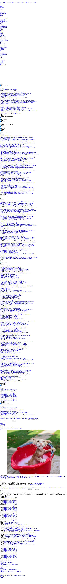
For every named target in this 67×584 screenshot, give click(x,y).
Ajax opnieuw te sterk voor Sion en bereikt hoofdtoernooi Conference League (17, 182)
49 (63, 476)
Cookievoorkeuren (21, 575)
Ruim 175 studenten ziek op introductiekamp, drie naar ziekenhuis (15, 314)
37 (47, 476)
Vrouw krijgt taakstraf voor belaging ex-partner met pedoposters (14, 140)
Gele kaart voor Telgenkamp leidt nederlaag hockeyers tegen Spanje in (16, 146)
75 (30, 477)
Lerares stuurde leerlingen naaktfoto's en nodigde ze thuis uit (14, 97)
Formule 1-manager (4, 40)
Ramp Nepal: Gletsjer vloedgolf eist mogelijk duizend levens (14, 326)
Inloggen (2, 3)
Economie (2, 14)
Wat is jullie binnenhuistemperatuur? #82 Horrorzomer (12, 287)
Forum (1, 2)
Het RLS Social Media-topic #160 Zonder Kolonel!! (13, 338)
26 (33, 476)
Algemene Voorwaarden (5, 575)
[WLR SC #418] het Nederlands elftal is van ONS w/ (13, 375)
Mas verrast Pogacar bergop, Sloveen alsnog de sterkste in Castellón (15, 191)
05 (5, 476)
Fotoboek (2, 59)
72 (26, 477)
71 (25, 477)
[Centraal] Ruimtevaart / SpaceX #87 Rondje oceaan (13, 343)
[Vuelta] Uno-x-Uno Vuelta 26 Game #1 (10, 267)
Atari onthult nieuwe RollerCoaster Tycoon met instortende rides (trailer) (16, 108)
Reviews (24, 2)
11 (13, 476)
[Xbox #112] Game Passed (7, 368)
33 (42, 476)
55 (4, 477)
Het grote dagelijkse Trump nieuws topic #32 (11, 382)
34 (43, 476)
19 (24, 476)
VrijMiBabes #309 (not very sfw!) (8, 220)
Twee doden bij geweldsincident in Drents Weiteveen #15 (14, 332)
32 (41, 476)
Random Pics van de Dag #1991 (8, 400)
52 (0, 477)
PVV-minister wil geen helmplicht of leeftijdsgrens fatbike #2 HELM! (16, 366)
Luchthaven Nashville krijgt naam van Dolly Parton (12, 144)
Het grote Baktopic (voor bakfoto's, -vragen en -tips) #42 (13, 362)
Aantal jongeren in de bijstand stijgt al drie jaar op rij (12, 372)
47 (60, 476)
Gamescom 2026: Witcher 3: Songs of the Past (11, 160)
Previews (28, 2)
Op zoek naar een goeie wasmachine (9, 297)
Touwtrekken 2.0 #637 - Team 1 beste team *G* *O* (12, 330)
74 (29, 477)
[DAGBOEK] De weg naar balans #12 (10, 355)
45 (58, 476)
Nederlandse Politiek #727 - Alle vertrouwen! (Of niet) (13, 282)
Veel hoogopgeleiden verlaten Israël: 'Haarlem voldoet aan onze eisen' (16, 273)
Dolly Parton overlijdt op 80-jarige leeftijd (10, 113)
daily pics (2, 478)
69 (22, 477)
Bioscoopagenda (3, 27)
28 (35, 476)
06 (7, 476)
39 (50, 476)
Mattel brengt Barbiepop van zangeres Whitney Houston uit (14, 231)
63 (14, 477)
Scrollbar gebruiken (5, 85)
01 (0, 476)
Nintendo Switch (3, 46)
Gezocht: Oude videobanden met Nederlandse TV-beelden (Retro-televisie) (17, 321)
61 (12, 477)
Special (2, 129)
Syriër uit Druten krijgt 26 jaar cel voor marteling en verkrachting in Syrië (17, 238)
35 (44, 476)
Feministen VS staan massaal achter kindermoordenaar (13, 107)
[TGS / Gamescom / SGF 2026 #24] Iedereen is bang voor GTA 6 (15, 335)
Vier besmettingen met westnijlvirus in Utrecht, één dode (13, 192)
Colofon (1, 62)
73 (28, 477)
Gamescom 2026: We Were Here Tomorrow (10, 145)
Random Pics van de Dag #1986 (10, 515)
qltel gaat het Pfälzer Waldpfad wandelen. (10, 352)
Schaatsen (2, 35)
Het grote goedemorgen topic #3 (8, 339)
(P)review (3, 128)
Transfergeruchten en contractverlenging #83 (11, 312)
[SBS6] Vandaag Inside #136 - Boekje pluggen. (12, 280)
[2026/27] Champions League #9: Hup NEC (11, 294)
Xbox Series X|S (3, 47)
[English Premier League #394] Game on (10, 300)
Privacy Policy (14, 575)
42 (54, 476)
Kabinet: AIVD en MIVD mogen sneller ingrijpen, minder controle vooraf (17, 141)
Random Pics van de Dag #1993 (8, 397)
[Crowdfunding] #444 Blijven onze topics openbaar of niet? (14, 324)
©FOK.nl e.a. (3, 577)
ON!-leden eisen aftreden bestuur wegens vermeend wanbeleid (14, 179)
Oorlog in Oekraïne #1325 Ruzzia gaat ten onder (12, 268)
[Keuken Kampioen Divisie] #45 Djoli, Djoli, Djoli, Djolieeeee (14, 360)
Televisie (2, 25)
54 (3, 477)
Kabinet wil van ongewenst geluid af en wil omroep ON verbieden (15, 93)
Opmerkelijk (2, 19)
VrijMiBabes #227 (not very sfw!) (8, 223)
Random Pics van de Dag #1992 (8, 399)
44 (56, 476)
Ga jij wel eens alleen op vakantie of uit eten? (11, 292)
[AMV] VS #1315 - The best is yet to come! (11, 322)
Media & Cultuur (3, 26)
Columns (20, 2)
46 (59, 476)
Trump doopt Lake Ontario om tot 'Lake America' (12, 95)
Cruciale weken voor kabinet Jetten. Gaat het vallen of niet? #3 (15, 302)
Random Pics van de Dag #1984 (10, 517)
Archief (35, 2)
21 (26, 476)
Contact (1, 61)
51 (65, 476)
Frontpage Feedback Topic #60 (8, 317)
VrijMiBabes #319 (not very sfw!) (8, 89)
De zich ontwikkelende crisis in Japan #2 (10, 305)
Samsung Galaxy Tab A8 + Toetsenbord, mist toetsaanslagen (14, 304)
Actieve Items (12, 2)
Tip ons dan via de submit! (38, 483)
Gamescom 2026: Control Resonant (9, 171)
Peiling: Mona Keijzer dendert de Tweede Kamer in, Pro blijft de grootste (16, 137)
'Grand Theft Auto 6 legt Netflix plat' (9, 185)
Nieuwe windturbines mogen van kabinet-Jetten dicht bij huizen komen (16, 309)
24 (30, 476)
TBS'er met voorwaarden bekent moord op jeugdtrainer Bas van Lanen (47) (17, 157)
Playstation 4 (2, 43)
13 (16, 476)
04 (4, 476)
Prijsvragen (2, 60)
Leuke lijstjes (2, 424)
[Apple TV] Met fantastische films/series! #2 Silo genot (13, 344)
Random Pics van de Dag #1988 (10, 511)
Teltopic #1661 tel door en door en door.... (10, 266)
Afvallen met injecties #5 (7, 351)
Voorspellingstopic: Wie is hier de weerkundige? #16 (13, 323)
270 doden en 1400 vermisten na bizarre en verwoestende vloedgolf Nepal (17, 102)
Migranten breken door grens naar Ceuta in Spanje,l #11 (13, 281)
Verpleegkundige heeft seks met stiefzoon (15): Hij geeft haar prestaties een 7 (17, 100)
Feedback (2, 63)
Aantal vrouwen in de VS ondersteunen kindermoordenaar (14, 379)
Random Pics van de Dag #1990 (10, 509)
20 (25, 476)
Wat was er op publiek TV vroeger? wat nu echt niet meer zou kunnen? (16, 303)
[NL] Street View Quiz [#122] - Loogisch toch (11, 318)
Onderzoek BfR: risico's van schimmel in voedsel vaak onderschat (15, 136)
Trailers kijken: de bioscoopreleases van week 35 (11, 150)
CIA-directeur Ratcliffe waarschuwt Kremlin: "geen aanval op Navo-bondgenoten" (19, 257)
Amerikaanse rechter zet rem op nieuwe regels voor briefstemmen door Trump (18, 165)
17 (21, 476)
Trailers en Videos (3, 53)
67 (20, 477)
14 (17, 476)
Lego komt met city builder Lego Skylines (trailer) (12, 109)
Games (1, 41)
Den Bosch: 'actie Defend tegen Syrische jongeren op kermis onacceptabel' (17, 188)
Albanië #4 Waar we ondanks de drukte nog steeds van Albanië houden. (16, 341)
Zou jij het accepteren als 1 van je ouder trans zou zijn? (13, 328)
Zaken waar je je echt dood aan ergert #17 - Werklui (12, 358)
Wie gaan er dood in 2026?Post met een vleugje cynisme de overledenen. (17, 363)
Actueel (1, 10)
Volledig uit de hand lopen (7, 369)
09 (11, 476)
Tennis (1, 33)
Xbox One (2, 44)
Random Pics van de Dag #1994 (8, 111)
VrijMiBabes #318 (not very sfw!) (8, 396)
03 (3, 476)
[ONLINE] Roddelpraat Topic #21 (9, 307)
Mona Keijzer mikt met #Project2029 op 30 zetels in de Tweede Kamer (16, 291)
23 (29, 476)
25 (31, 476)
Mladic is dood (5, 288)
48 (61, 476)
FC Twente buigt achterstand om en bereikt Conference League (14, 184)
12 (14, 476)
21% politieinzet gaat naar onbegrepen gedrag (11, 295)
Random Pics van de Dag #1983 (10, 518)
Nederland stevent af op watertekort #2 (10, 308)
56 (5, 477)
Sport (1, 28)
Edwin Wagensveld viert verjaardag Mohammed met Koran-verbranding (17, 301)
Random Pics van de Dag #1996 (8, 99)
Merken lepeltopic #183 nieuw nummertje (10, 365)
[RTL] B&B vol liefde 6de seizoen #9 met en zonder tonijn (14, 310)
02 (1, 476)
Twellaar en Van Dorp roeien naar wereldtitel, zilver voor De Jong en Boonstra (17, 147)
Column (3, 126)
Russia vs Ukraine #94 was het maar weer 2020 (11, 331)
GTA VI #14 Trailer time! (7, 276)
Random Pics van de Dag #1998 (8, 90)
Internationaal (3, 13)
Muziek (1, 22)
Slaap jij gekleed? (5, 378)
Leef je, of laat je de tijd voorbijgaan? (9, 296)
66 (18, 477)
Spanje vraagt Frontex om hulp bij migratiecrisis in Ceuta (13, 159)
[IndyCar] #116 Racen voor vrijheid (9, 356)
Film (1, 23)
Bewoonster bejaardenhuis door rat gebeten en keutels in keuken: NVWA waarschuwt (19, 154)
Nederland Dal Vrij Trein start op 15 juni (10, 337)
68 (21, 477)
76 (31, 477)
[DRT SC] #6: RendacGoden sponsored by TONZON (13, 345)
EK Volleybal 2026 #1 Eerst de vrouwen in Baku (12, 364)
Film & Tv (3, 121)
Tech (1, 16)
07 (8, 476)
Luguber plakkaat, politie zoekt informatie (10, 377)
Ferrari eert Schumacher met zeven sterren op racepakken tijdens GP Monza (17, 163)
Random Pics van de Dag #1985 (10, 516)
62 (13, 477)
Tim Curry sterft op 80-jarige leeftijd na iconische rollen (13, 106)
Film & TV (2, 49)
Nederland (2, 12)
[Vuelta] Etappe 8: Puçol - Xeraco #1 (9, 350)
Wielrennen (2, 34)
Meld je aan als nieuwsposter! (35, 484)
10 (12, 476)
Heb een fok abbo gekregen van (8, 336)
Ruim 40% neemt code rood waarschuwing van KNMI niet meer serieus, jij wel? (18, 170)
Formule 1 (2, 30)
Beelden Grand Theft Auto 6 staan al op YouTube (12, 174)
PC (0, 42)
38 (48, 476)
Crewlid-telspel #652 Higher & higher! (10, 325)
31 (39, 476)
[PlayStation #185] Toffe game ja (8, 316)
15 (18, 476)
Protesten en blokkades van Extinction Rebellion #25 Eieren (14, 270)
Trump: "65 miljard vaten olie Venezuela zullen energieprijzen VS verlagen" (17, 143)
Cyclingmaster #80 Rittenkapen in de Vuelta (11, 275)
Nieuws (16, 2)
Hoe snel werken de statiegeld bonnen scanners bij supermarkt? (15, 346)
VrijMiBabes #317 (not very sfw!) (10, 514)
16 (20, 476)
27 (34, 476)
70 (24, 477)
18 (22, 476)
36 (46, 476)
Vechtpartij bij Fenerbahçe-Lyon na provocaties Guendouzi (13, 186)
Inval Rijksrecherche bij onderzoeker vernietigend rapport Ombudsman (16, 285)
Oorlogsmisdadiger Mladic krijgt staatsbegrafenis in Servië (13, 164)
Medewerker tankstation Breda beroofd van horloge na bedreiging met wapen (17, 139)
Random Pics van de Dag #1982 (10, 520)
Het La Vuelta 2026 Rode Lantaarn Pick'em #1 (11, 271)
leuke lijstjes (6, 478)
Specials (32, 2)
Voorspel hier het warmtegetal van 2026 (10, 380)
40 (51, 476)
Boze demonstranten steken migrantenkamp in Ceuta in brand (14, 177)
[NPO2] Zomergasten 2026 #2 (8, 274)
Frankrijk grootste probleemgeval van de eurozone (12, 178)
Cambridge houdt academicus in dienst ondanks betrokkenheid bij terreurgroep (18, 254)
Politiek (1, 15)
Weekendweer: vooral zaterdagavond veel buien (11, 155)
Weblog (4, 2)
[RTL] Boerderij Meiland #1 (7, 353)
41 (52, 476)
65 (17, 477)
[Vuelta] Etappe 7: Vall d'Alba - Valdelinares (11, 298)
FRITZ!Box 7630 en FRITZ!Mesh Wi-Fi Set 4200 (12, 166)
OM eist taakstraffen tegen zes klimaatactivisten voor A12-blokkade (15, 246)
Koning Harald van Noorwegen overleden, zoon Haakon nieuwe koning (16, 158)
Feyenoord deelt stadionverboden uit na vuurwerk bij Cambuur (14, 161)
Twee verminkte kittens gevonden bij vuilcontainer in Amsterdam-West (16, 193)
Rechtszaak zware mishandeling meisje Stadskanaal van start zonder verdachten (18, 240)
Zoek (7, 2)
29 (37, 476)
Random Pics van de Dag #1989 (10, 510)
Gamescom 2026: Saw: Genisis (8, 138)
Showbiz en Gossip (4, 17)
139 (1, 481)
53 (1, 477)
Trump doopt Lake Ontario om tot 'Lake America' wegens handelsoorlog (16, 187)
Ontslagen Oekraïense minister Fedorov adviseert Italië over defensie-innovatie (18, 152)
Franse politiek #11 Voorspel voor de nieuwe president (13, 311)
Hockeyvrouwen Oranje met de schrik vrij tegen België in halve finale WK (17, 189)
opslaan (2, 88)
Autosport (2, 32)
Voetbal (1, 29)
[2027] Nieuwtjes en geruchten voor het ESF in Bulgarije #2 (14, 371)
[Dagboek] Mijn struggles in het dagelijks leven (11, 334)
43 (55, 476)
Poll (2, 130)
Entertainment (3, 20)
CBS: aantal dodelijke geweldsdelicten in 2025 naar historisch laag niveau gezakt (18, 101)
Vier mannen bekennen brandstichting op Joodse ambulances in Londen (16, 153)
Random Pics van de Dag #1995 (8, 104)
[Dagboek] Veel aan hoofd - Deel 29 (9, 278)
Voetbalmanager (3, 39)
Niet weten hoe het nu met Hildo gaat (9, 284)
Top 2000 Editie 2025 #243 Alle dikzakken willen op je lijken (14, 373)
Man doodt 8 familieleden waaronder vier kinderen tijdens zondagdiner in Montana (19, 110)
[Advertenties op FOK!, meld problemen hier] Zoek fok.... (14, 348)
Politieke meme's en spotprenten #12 (9, 329)
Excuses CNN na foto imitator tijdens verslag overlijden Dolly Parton (15, 180)
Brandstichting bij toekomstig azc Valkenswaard (11, 103)
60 (11, 477)
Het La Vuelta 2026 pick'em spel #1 (9, 277)
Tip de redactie (3, 64)
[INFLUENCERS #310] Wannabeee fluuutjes (11, 290)
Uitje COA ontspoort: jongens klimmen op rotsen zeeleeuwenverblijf (16, 258)
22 (27, 476)
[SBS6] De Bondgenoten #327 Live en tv (10, 342)
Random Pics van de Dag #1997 (8, 96)
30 (38, 476)
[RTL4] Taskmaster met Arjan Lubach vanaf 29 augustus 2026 (14, 269)
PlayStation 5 (2, 48)
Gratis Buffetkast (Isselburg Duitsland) (9, 376)
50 (64, 476)
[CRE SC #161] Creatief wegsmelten (9, 315)
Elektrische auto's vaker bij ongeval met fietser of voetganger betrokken (16, 167)
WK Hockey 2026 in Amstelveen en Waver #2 (11, 349)
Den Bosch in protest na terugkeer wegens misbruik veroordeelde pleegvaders (17, 230)
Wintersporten (3, 36)
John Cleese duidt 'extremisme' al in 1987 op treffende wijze (14, 92)
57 (7, 477)
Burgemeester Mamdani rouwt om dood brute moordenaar (13, 94)
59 (9, 477)
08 (9, 476)
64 (16, 477)
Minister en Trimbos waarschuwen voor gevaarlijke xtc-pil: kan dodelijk (16, 359)
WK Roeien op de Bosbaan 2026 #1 (9, 319)
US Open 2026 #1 (5, 289)
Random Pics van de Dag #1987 (10, 513)
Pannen (3, 357)
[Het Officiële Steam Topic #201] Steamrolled (11, 283)
